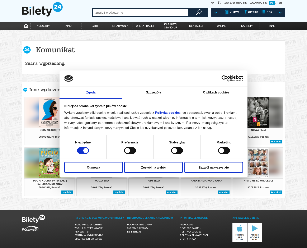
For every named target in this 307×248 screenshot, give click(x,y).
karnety (247, 25)
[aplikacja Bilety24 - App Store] (239, 241)
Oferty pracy (188, 239)
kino (69, 25)
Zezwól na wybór (153, 167)
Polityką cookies (168, 112)
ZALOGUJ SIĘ (258, 2)
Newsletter (82, 231)
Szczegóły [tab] (153, 92)
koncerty (43, 25)
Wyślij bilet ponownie (89, 228)
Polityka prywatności (194, 235)
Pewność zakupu (190, 228)
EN (280, 2)
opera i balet (145, 25)
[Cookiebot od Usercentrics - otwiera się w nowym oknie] (224, 78)
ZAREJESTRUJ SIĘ (235, 2)
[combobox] (140, 12)
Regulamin (186, 224)
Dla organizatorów (139, 224)
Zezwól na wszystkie (214, 167)
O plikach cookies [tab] (216, 92)
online (221, 25)
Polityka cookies (190, 231)
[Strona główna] (42, 15)
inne (272, 25)
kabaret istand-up (170, 26)
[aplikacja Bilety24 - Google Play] (254, 241)
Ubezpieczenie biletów (88, 239)
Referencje (134, 231)
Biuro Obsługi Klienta (88, 224)
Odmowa (93, 167)
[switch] (130, 150)
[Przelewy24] (30, 232)
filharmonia (119, 25)
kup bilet (276, 141)
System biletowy (137, 228)
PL (271, 2)
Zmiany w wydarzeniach (89, 235)
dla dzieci (196, 25)
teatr (94, 25)
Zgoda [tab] (91, 92)
